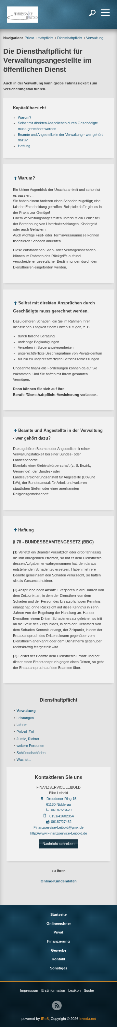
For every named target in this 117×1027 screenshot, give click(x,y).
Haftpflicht (45, 38)
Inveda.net (87, 1019)
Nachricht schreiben (58, 844)
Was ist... (24, 759)
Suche (89, 990)
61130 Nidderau (58, 804)
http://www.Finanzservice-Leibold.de (58, 833)
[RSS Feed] (57, 1005)
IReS (45, 1019)
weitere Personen (30, 746)
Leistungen (25, 718)
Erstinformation (53, 990)
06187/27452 (61, 822)
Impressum (29, 990)
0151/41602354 (61, 816)
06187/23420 (61, 810)
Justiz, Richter (28, 739)
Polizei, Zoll (25, 732)
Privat (29, 38)
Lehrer (22, 725)
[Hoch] (15, 179)
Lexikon (74, 990)
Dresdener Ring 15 (61, 799)
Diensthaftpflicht (69, 38)
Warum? (24, 117)
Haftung (24, 146)
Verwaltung (26, 711)
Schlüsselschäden (31, 753)
